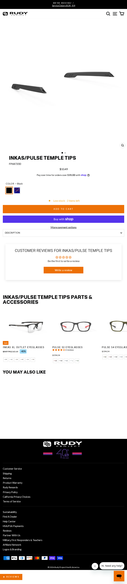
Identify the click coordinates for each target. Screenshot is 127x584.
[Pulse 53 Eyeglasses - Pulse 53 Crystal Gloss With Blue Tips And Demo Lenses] (71, 361)
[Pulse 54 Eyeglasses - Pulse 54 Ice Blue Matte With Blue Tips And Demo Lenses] (121, 357)
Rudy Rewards (10, 487)
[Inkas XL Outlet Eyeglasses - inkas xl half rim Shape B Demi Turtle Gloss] (33, 360)
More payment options (64, 227)
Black (9, 190)
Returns (7, 478)
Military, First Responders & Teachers (22, 540)
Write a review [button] (63, 270)
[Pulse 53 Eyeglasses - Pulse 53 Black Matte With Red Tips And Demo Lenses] (55, 361)
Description (12, 232)
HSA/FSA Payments (13, 526)
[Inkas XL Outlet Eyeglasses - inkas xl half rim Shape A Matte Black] (5, 360)
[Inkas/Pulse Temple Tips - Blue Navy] (11, 427)
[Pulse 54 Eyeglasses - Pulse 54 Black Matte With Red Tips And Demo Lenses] (110, 357)
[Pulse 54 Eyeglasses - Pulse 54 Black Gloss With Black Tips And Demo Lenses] (115, 357)
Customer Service (12, 468)
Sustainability (10, 512)
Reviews (7, 530)
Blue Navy (17, 190)
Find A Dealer (10, 516)
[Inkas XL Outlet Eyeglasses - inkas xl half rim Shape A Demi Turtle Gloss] (16, 360)
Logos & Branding (12, 549)
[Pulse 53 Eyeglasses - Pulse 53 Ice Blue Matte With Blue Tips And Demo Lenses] (66, 361)
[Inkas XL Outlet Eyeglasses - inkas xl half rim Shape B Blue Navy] (27, 360)
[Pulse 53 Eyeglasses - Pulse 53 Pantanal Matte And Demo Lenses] (77, 361)
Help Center (9, 521)
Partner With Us (11, 535)
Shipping (7, 473)
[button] (58, 350)
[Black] (10, 192)
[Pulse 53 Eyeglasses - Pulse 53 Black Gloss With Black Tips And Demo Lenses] (61, 361)
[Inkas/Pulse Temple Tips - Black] (5, 427)
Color (14, 183)
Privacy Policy (10, 492)
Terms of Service (12, 501)
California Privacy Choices (16, 496)
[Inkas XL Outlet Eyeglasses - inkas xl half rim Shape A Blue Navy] (11, 360)
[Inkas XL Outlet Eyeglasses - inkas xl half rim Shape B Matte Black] (22, 360)
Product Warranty (12, 482)
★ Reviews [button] (11, 577)
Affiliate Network (12, 544)
